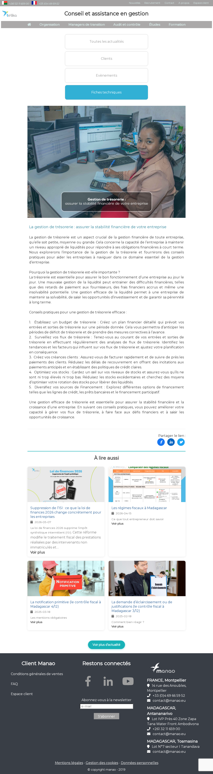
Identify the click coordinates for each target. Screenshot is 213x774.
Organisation (50, 24)
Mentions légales (69, 763)
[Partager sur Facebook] (161, 442)
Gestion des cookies (102, 763)
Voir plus (37, 552)
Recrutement (152, 2)
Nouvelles (134, 2)
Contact (169, 2)
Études (154, 24)
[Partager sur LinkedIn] (171, 442)
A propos (183, 2)
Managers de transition (86, 24)
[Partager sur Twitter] (181, 442)
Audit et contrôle (126, 24)
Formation (177, 24)
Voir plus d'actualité (106, 645)
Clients (106, 59)
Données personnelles (139, 763)
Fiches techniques (106, 92)
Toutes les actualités (106, 42)
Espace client (201, 2)
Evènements (106, 75)
